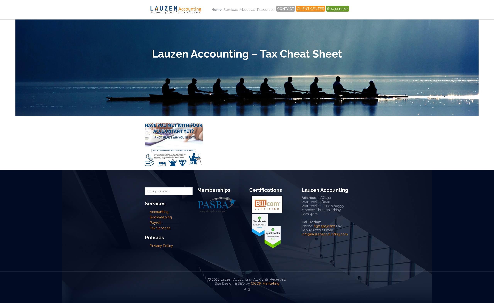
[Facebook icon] (245, 289)
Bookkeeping (161, 217)
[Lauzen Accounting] (176, 9)
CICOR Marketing (265, 283)
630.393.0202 (324, 226)
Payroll (155, 223)
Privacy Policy (161, 246)
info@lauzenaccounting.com (325, 234)
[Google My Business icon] (249, 289)
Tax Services (160, 228)
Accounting (159, 212)
